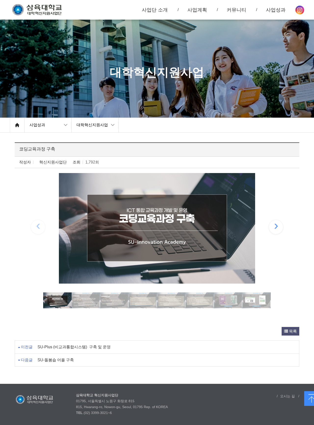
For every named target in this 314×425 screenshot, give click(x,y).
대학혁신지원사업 (92, 125)
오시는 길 (287, 396)
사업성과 (37, 125)
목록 (292, 331)
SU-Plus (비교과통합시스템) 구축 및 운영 (74, 347)
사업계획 (197, 9)
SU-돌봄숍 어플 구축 (56, 360)
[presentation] (38, 227)
